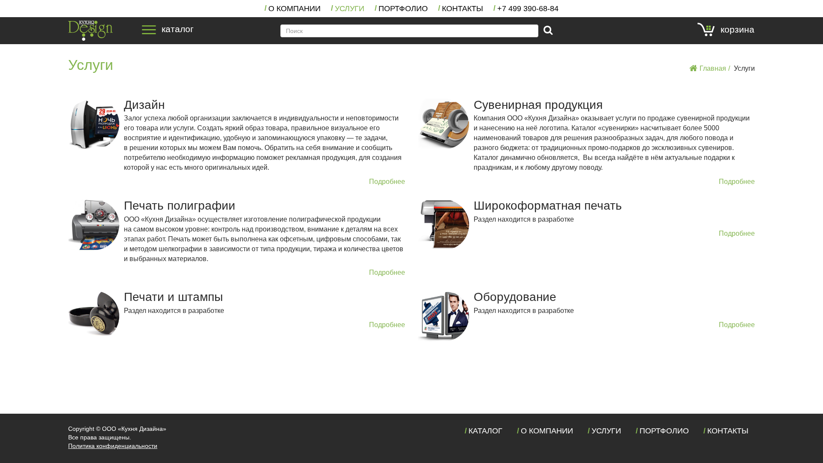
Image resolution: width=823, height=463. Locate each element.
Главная (713, 68)
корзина (737, 29)
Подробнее (387, 181)
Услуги (349, 8)
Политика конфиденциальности (112, 445)
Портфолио (403, 8)
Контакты (462, 8)
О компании (294, 8)
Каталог (485, 431)
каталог (178, 29)
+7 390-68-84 (528, 8)
